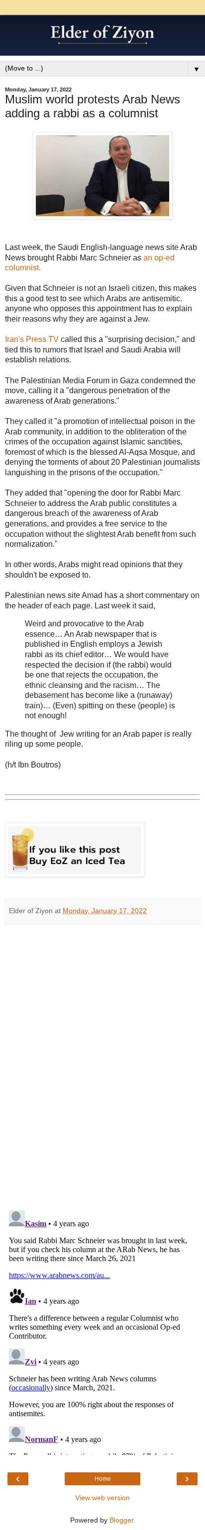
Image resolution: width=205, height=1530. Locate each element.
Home (103, 1478)
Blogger (121, 1520)
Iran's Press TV (32, 339)
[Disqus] (102, 1063)
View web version (102, 1498)
